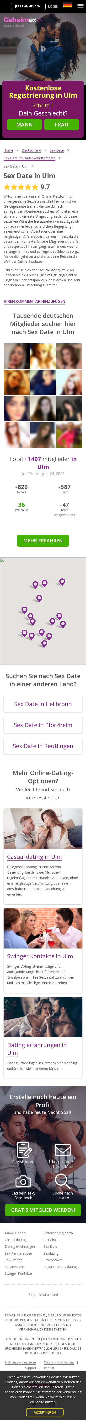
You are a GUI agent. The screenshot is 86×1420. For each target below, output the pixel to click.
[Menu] (80, 5)
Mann (24, 124)
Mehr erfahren (43, 540)
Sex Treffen (13, 1260)
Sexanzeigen (14, 1266)
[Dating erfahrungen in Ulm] (43, 1017)
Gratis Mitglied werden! (43, 1210)
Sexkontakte (53, 1260)
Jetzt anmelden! (28, 6)
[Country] (67, 4)
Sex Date (50, 1246)
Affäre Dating (15, 1233)
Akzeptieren (45, 1412)
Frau (62, 124)
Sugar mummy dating (60, 1266)
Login (53, 6)
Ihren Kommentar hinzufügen (34, 301)
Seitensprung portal (58, 1233)
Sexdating (51, 1253)
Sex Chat (50, 1239)
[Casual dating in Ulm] (43, 828)
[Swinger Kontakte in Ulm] (43, 928)
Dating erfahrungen (20, 1246)
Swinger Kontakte (18, 1273)
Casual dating (15, 1239)
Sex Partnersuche (18, 1253)
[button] (60, 582)
